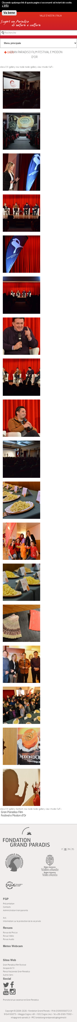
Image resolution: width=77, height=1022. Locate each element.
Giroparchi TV (8, 968)
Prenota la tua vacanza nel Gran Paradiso (21, 1000)
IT (62, 849)
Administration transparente (15, 910)
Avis (4, 918)
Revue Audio (8, 939)
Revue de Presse (10, 933)
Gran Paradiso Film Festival (14, 965)
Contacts (7, 907)
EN (69, 849)
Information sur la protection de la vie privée (22, 921)
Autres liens (8, 975)
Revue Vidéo (8, 936)
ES (73, 849)
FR (65, 849)
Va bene (9, 12)
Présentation (8, 904)
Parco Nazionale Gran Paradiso (16, 972)
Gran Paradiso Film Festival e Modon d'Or (36, 55)
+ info (5, 5)
